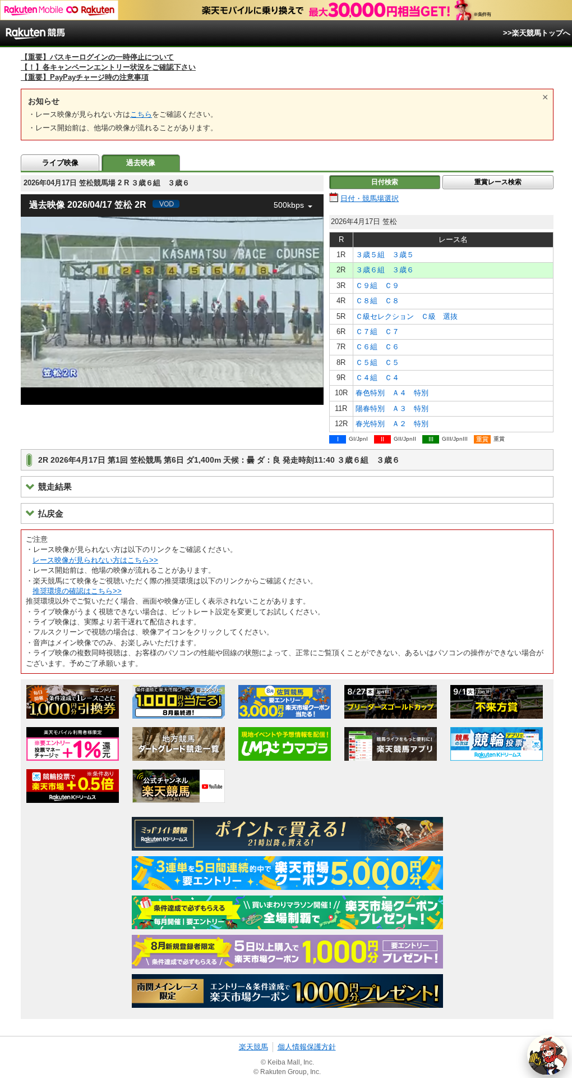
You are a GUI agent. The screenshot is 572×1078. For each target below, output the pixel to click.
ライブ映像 (60, 162)
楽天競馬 (253, 1047)
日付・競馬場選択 (369, 198)
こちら (141, 114)
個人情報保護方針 (307, 1047)
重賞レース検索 (498, 182)
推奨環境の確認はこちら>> (77, 591)
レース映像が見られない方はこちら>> (95, 560)
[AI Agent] (547, 1055)
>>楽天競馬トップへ (536, 33)
